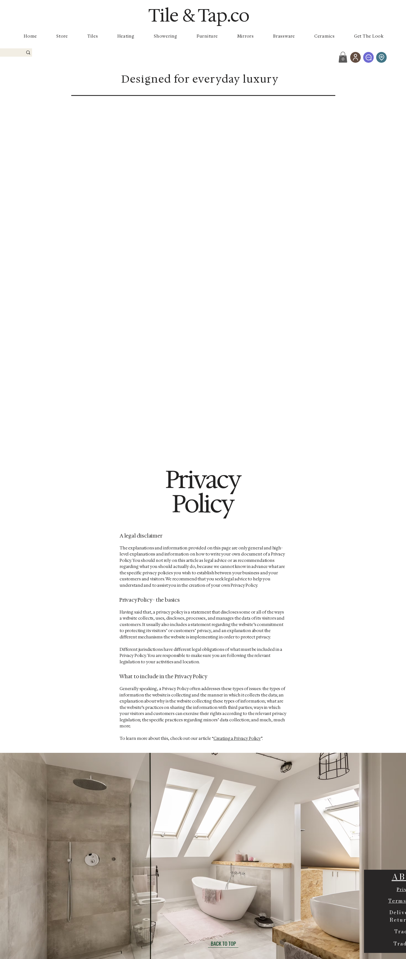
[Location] (381, 57)
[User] (355, 57)
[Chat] (368, 57)
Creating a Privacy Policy (237, 738)
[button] (342, 57)
